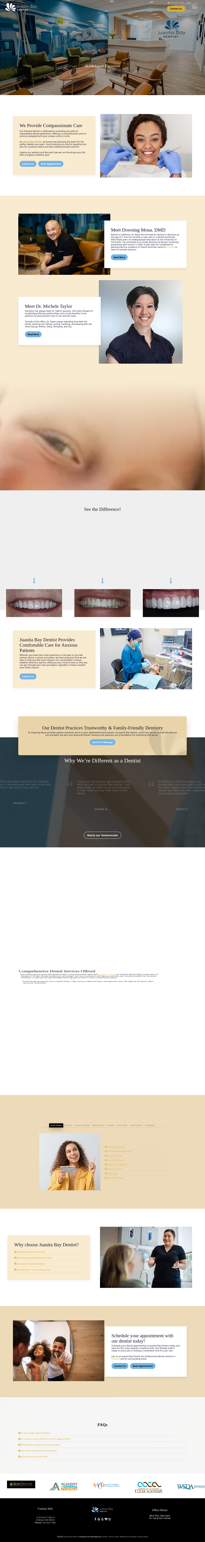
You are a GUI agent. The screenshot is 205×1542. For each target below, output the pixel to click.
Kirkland (170, 247)
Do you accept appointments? (35, 1433)
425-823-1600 (49, 1522)
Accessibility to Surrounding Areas (33, 1269)
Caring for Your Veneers (115, 1178)
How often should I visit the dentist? (38, 1450)
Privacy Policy (142, 1536)
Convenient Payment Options (31, 1263)
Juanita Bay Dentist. (71, 1536)
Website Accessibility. (128, 1536)
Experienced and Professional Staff (33, 1257)
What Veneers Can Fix (114, 1156)
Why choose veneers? (114, 1169)
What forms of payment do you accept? (40, 1444)
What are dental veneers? (115, 1147)
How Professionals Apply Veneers (118, 1151)
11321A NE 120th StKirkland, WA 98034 (45, 1518)
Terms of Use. (114, 1536)
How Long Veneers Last (115, 1160)
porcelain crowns (106, 974)
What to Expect (112, 1173)
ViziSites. (104, 1536)
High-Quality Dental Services (30, 1252)
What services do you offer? (34, 1456)
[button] (196, 7)
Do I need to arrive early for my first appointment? (45, 1438)
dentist (30, 144)
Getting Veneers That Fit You (117, 1164)
